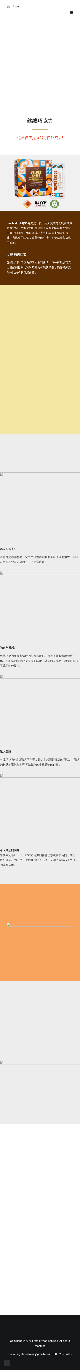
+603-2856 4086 (62, 1354)
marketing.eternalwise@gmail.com (29, 1354)
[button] (71, 12)
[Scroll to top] (7, 1362)
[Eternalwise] (14, 12)
